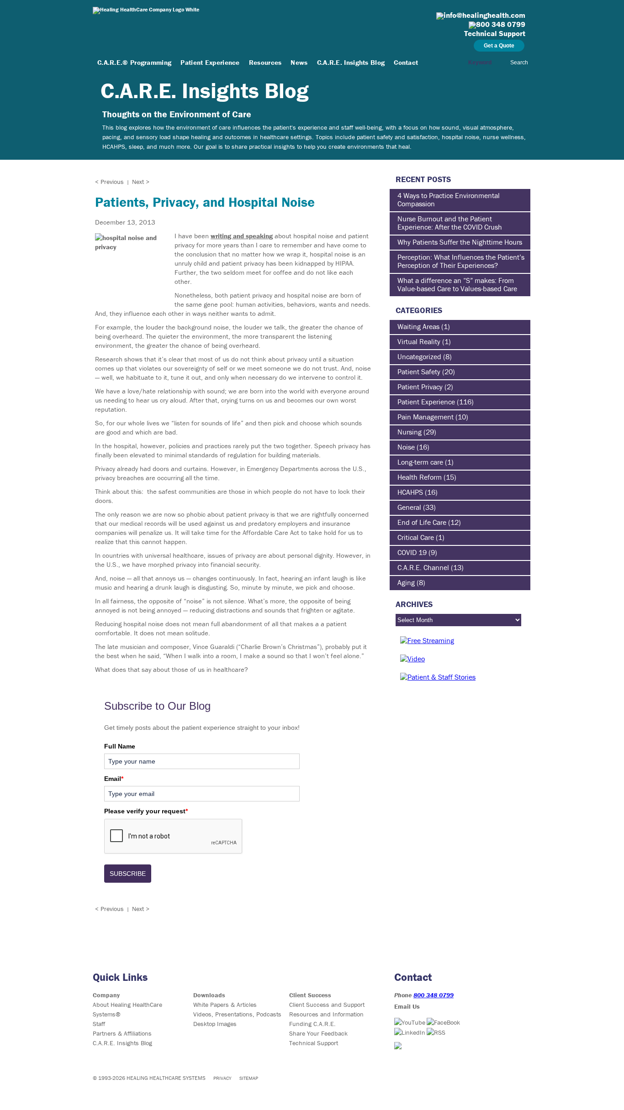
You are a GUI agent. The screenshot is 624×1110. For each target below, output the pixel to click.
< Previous (109, 182)
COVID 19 (412, 552)
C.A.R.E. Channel (423, 567)
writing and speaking (242, 235)
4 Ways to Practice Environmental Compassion (448, 199)
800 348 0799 (433, 995)
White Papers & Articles (225, 1004)
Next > (140, 182)
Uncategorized (419, 356)
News (299, 62)
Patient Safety (418, 371)
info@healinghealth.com (484, 15)
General (409, 507)
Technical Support (313, 1043)
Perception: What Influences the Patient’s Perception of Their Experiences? (460, 261)
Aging (406, 582)
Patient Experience (209, 62)
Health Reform (419, 477)
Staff (99, 1024)
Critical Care (415, 537)
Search (519, 62)
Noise (406, 446)
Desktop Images (215, 1024)
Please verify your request (146, 811)
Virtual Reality (418, 341)
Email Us (407, 1006)
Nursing (409, 431)
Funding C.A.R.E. (312, 1024)
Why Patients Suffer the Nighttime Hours (459, 241)
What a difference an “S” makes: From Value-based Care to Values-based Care (457, 284)
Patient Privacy (420, 386)
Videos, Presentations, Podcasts (237, 1014)
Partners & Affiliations (122, 1033)
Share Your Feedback (318, 1033)
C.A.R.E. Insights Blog (351, 62)
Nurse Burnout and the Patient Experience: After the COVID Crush (449, 222)
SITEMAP (248, 1078)
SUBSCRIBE (128, 873)
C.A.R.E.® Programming (134, 62)
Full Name (119, 746)
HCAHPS (410, 492)
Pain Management (425, 416)
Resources (265, 62)
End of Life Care (421, 522)
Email (113, 778)
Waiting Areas (418, 326)
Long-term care (420, 461)
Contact (406, 62)
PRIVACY (222, 1078)
